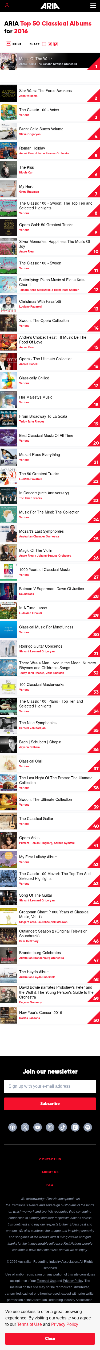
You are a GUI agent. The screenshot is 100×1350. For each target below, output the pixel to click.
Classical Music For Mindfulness (46, 627)
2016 (21, 31)
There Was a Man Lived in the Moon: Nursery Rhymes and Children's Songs (57, 665)
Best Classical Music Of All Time (46, 435)
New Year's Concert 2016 (40, 1012)
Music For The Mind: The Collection (49, 512)
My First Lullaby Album (38, 856)
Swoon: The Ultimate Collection (45, 799)
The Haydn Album (34, 971)
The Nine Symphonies (38, 722)
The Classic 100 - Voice (39, 109)
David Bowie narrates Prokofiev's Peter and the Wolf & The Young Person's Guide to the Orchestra (56, 992)
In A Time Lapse (33, 607)
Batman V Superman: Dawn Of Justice (51, 588)
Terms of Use (29, 1324)
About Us (50, 1172)
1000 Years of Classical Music (44, 569)
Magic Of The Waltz (35, 58)
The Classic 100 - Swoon (40, 263)
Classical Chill (30, 761)
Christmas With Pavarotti (40, 301)
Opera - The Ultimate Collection (46, 358)
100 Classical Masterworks (41, 684)
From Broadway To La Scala (43, 416)
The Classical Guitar (36, 818)
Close (50, 1339)
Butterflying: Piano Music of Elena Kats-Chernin (52, 282)
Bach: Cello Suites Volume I (42, 128)
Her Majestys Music (35, 397)
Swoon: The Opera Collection (44, 320)
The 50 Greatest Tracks (39, 473)
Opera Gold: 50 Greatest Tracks (46, 224)
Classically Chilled (34, 377)
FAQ (50, 1185)
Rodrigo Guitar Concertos (40, 646)
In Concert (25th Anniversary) (44, 492)
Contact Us (50, 1159)
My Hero (26, 186)
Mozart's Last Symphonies (41, 531)
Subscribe (50, 1104)
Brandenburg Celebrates (40, 952)
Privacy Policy (64, 1324)
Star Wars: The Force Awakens (45, 90)
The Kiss (26, 167)
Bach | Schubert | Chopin (40, 741)
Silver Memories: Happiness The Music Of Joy (54, 244)
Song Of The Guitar (35, 895)
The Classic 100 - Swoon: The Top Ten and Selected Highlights (56, 205)
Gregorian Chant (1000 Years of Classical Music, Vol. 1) (54, 914)
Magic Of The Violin (35, 550)
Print (16, 44)
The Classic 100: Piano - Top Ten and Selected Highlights (51, 703)
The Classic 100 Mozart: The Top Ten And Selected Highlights (55, 876)
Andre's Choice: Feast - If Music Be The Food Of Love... (52, 339)
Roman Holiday (32, 148)
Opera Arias (29, 837)
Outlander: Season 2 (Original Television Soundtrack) (53, 933)
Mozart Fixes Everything (39, 454)
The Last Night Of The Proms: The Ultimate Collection (56, 780)
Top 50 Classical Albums (55, 23)
